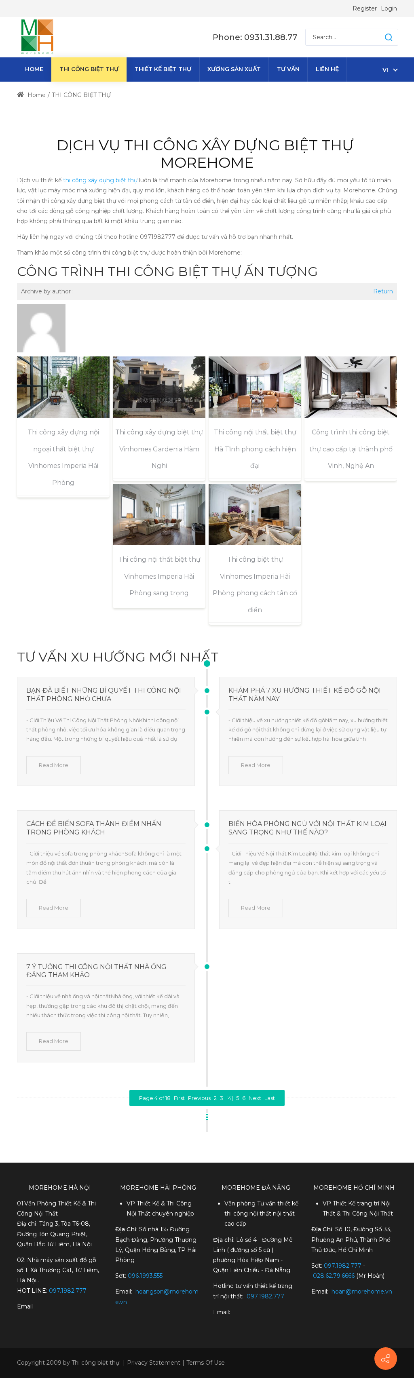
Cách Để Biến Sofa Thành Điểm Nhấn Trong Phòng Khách (93, 828)
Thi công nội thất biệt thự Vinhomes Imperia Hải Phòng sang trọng (159, 576)
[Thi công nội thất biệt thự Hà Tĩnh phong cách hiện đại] (255, 387)
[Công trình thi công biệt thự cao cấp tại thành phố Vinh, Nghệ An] (350, 387)
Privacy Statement (153, 1362)
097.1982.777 (342, 1265)
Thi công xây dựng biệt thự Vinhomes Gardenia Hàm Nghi (159, 449)
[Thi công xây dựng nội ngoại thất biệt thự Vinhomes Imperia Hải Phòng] (63, 387)
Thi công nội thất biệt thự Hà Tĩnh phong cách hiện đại (255, 449)
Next (255, 1098)
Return (383, 291)
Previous (199, 1098)
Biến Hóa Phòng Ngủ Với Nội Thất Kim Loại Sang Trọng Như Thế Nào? (307, 828)
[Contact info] (385, 1358)
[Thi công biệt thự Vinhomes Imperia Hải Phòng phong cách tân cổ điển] (255, 514)
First (179, 1098)
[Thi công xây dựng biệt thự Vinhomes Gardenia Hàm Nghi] (159, 387)
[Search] (388, 37)
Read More (53, 765)
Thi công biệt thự (95, 1362)
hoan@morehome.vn (362, 1291)
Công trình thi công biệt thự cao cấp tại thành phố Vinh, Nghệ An (351, 449)
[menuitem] (34, 69)
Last (269, 1098)
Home (36, 95)
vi (385, 70)
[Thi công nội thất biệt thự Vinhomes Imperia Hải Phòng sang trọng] (159, 514)
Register (365, 8)
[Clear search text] (381, 37)
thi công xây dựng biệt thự (100, 180)
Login (389, 8)
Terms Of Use (205, 1362)
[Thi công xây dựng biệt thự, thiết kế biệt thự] (37, 37)
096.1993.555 (145, 1275)
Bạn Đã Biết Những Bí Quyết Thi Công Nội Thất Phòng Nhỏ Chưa (103, 695)
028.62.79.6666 (334, 1275)
